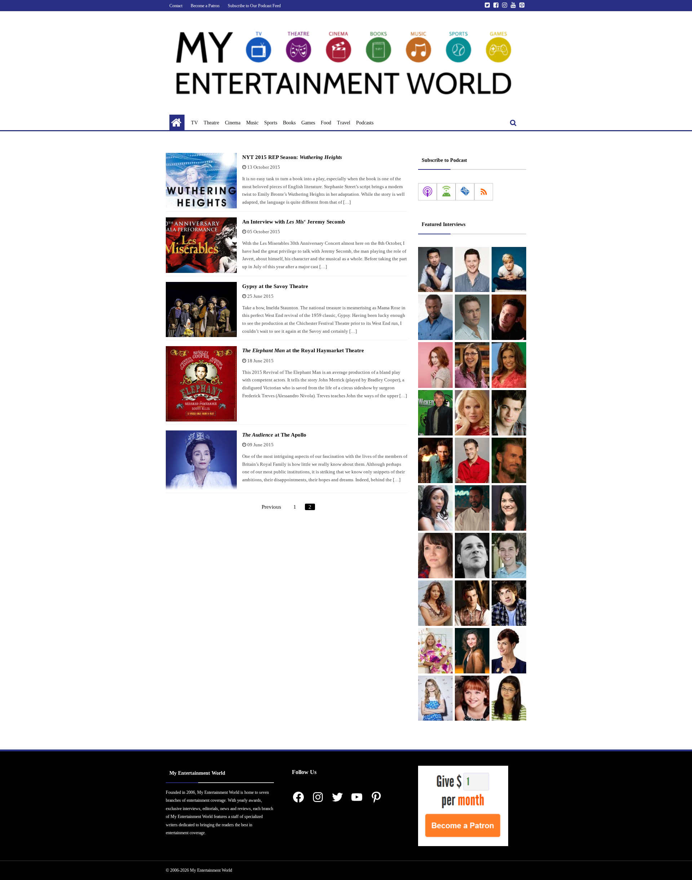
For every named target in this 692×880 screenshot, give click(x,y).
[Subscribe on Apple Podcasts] (427, 191)
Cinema (232, 122)
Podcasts (364, 122)
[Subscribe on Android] (446, 191)
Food (326, 122)
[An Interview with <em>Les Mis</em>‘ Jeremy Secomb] (201, 245)
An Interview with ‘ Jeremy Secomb (293, 222)
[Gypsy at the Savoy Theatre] (201, 309)
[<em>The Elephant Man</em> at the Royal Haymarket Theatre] (201, 383)
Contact (175, 5)
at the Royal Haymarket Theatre (303, 350)
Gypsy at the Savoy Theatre (275, 286)
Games (308, 122)
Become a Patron (205, 5)
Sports (270, 122)
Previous (271, 507)
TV (194, 122)
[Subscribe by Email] (465, 191)
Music (252, 122)
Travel (343, 122)
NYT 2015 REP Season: (292, 157)
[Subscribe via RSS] (483, 191)
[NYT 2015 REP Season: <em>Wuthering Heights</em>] (201, 180)
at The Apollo (274, 435)
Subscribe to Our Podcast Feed (254, 5)
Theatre (211, 122)
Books (289, 122)
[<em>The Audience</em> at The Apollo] (201, 460)
